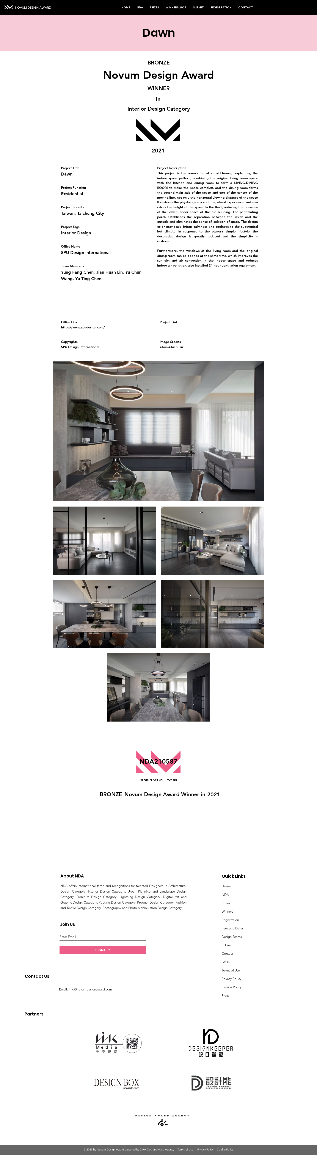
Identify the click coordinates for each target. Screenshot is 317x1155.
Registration (230, 920)
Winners (227, 911)
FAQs (225, 962)
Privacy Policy (231, 979)
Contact (227, 953)
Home (226, 886)
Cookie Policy (232, 987)
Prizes (226, 903)
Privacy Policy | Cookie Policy (215, 1149)
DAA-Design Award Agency (157, 1149)
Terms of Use (231, 970)
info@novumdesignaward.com (90, 989)
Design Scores (232, 937)
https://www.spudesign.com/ (83, 327)
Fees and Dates (232, 928)
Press (225, 995)
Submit (227, 945)
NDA (225, 895)
